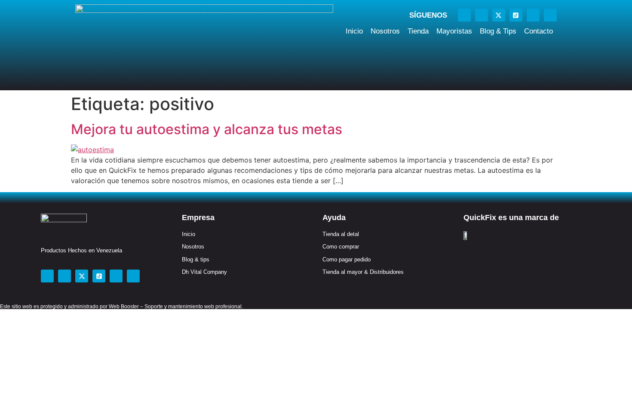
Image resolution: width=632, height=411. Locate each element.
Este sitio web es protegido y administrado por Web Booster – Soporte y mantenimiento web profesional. (121, 307)
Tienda (418, 31)
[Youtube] (533, 15)
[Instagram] (481, 15)
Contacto (538, 31)
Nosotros (385, 31)
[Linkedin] (550, 15)
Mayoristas (454, 31)
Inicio (354, 31)
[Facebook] (464, 15)
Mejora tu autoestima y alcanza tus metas (206, 129)
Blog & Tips (498, 31)
